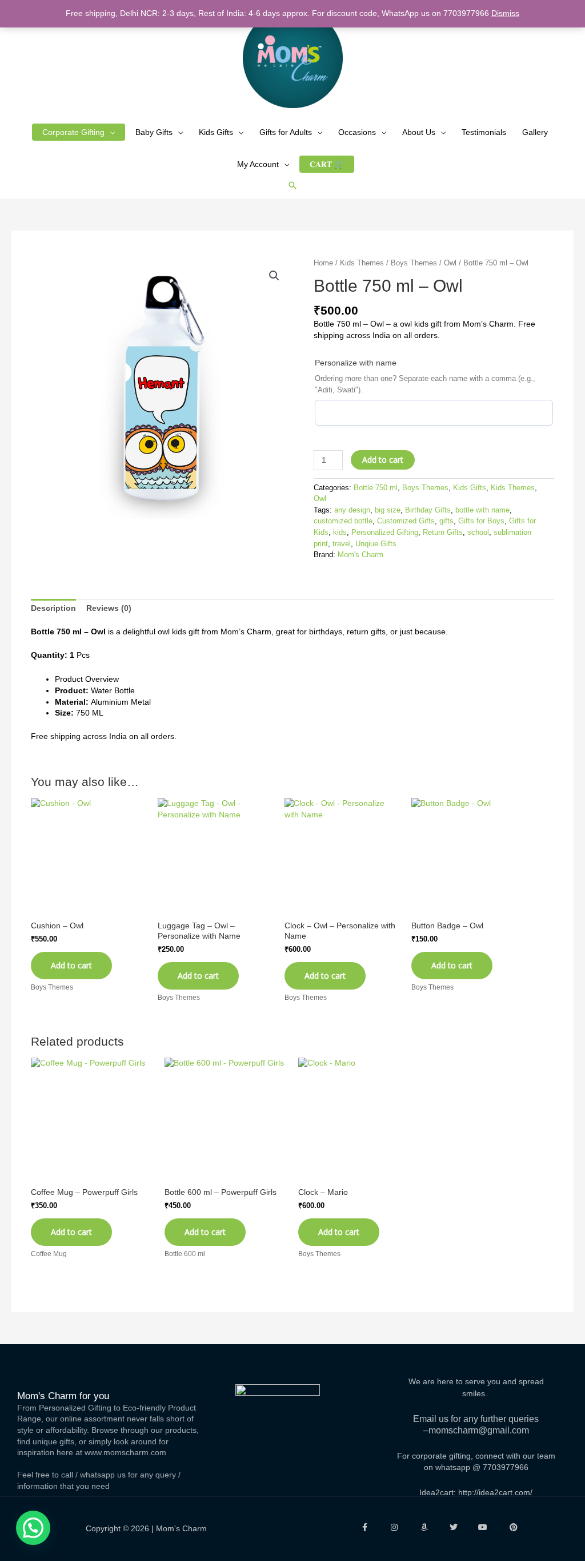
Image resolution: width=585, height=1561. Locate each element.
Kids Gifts (216, 132)
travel (341, 544)
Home (323, 263)
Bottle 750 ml (376, 488)
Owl (450, 263)
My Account (258, 164)
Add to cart (382, 459)
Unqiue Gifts (375, 544)
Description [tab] (53, 608)
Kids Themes (362, 263)
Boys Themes (414, 263)
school (478, 533)
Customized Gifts (406, 521)
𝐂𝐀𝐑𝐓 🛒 (327, 164)
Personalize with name (355, 362)
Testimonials (484, 132)
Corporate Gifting (73, 132)
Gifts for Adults (285, 132)
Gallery (535, 132)
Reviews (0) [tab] (108, 608)
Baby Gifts (154, 132)
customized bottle (343, 521)
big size (387, 510)
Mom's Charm (360, 555)
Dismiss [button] (505, 13)
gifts (446, 521)
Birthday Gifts (428, 510)
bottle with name (482, 510)
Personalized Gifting (384, 533)
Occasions (357, 132)
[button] (292, 185)
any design (352, 510)
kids (340, 533)
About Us (418, 132)
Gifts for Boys (481, 521)
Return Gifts (443, 533)
